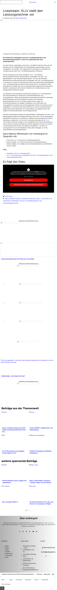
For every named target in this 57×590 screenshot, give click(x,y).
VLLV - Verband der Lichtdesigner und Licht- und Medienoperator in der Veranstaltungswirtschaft (28, 201)
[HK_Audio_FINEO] (28, 342)
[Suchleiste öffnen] (55, 2)
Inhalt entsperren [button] (28, 180)
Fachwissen (8, 555)
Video (7, 550)
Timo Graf (45, 198)
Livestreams (19, 579)
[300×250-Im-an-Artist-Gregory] (12, 223)
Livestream (24, 198)
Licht (6, 196)
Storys (10, 196)
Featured (18, 198)
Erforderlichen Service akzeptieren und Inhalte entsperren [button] (28, 184)
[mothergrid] (32, 2)
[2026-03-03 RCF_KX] (30, 303)
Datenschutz (47, 574)
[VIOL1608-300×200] (28, 266)
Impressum (39, 574)
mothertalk (32, 198)
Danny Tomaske (10, 198)
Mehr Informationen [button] (28, 176)
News (7, 546)
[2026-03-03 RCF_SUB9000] (30, 321)
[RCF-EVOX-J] (30, 284)
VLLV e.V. (47, 120)
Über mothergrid (5, 584)
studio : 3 (39, 198)
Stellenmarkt (9, 553)
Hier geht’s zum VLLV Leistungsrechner (18, 153)
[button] (0, 576)
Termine (7, 551)
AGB (53, 574)
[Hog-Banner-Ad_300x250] (28, 383)
